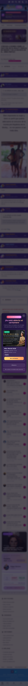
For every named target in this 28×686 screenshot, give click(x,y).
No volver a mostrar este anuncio (14, 369)
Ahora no (14, 365)
